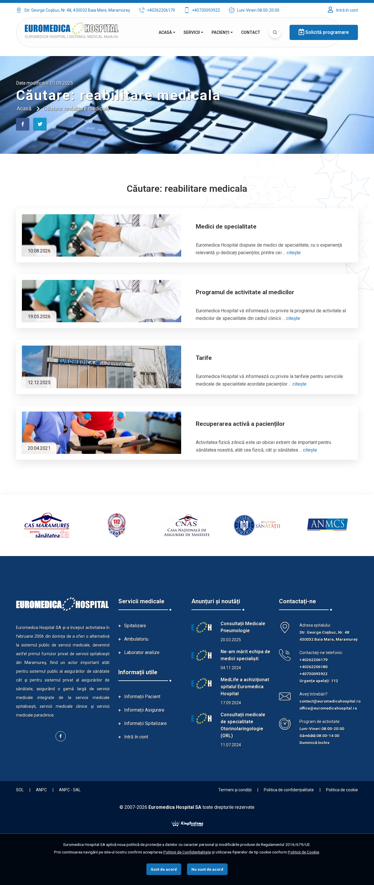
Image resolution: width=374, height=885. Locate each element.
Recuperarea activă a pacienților (240, 423)
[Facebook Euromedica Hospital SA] (61, 736)
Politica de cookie (342, 790)
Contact (250, 32)
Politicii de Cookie (303, 852)
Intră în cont (346, 10)
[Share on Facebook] (22, 124)
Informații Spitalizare (145, 723)
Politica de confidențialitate (289, 790)
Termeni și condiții (235, 790)
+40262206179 (161, 10)
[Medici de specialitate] (101, 235)
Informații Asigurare (144, 710)
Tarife (204, 357)
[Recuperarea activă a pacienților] (101, 433)
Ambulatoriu (136, 639)
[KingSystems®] (187, 823)
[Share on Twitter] (39, 124)
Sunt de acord (164, 869)
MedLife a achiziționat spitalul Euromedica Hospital (245, 686)
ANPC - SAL (70, 790)
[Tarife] (101, 367)
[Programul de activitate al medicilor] (101, 301)
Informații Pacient (142, 696)
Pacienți (220, 32)
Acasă (165, 32)
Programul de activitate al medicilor (245, 292)
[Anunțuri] (201, 627)
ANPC (41, 790)
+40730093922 (206, 10)
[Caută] (275, 32)
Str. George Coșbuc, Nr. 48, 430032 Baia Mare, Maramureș (77, 10)
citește (294, 252)
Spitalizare (135, 625)
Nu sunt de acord (207, 869)
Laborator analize (142, 652)
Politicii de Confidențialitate (187, 852)
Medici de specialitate (226, 226)
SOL (20, 790)
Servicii (191, 32)
